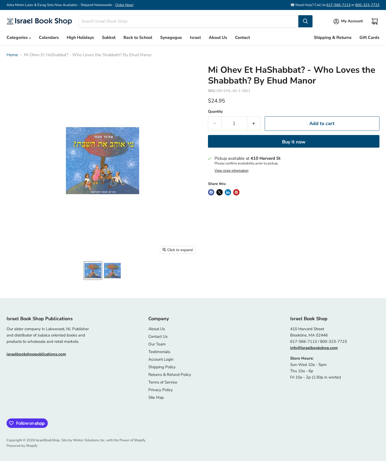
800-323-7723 (367, 5)
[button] (93, 270)
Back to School (137, 37)
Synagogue (171, 37)
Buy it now (293, 142)
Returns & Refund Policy (169, 374)
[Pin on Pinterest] (236, 192)
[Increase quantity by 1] (253, 123)
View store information (231, 171)
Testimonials (159, 351)
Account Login (161, 359)
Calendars (49, 37)
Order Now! (124, 5)
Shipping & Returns (333, 37)
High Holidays (80, 37)
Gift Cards (369, 37)
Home (12, 55)
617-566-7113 (338, 5)
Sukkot (109, 37)
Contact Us (158, 336)
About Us (218, 37)
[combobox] (188, 21)
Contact (242, 37)
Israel (195, 37)
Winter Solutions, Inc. (89, 440)
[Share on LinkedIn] (228, 192)
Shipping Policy (162, 367)
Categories (18, 37)
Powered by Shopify (22, 445)
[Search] (305, 21)
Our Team (157, 344)
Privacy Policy (160, 389)
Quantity (215, 112)
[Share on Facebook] (211, 192)
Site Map (156, 397)
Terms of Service (162, 382)
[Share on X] (219, 192)
